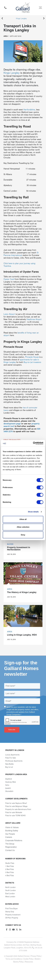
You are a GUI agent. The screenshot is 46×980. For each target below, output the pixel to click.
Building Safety (11, 830)
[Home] (23, 7)
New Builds (9, 764)
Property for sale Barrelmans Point (18, 809)
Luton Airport (9, 314)
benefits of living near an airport (21, 334)
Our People (10, 834)
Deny (23, 535)
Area (6, 36)
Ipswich (8, 788)
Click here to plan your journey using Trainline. (19, 264)
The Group (9, 843)
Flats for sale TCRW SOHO (15, 815)
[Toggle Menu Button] (40, 8)
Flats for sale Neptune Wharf (16, 803)
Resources (29, 961)
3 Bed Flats (9, 872)
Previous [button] (2, 18)
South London (10, 890)
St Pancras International (21, 254)
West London (10, 896)
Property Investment (12, 914)
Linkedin (20, 929)
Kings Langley (21, 18)
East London (10, 893)
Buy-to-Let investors (32, 362)
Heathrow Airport (34, 319)
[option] (23, 18)
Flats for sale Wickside (13, 812)
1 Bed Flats (9, 866)
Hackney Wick (10, 782)
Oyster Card (9, 279)
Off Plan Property (11, 917)
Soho (7, 785)
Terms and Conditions (14, 959)
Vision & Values (12, 827)
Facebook (6, 929)
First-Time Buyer (11, 908)
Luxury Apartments (12, 754)
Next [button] (43, 18)
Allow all (23, 519)
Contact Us (10, 850)
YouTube (13, 929)
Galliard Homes (23, 956)
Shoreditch (9, 791)
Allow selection (23, 527)
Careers (8, 837)
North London (10, 887)
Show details (33, 512)
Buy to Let (9, 767)
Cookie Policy (28, 959)
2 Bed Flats (9, 869)
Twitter (17, 929)
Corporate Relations (13, 840)
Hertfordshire (29, 109)
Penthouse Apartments (13, 761)
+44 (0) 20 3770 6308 (5, 7)
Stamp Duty (9, 911)
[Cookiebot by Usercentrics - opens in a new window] (33, 443)
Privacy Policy (36, 956)
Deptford (8, 779)
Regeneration (11, 847)
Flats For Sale (10, 758)
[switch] (40, 487)
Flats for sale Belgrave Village (16, 806)
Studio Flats (9, 863)
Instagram (10, 929)
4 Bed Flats (9, 875)
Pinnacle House (32, 356)
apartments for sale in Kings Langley (21, 361)
